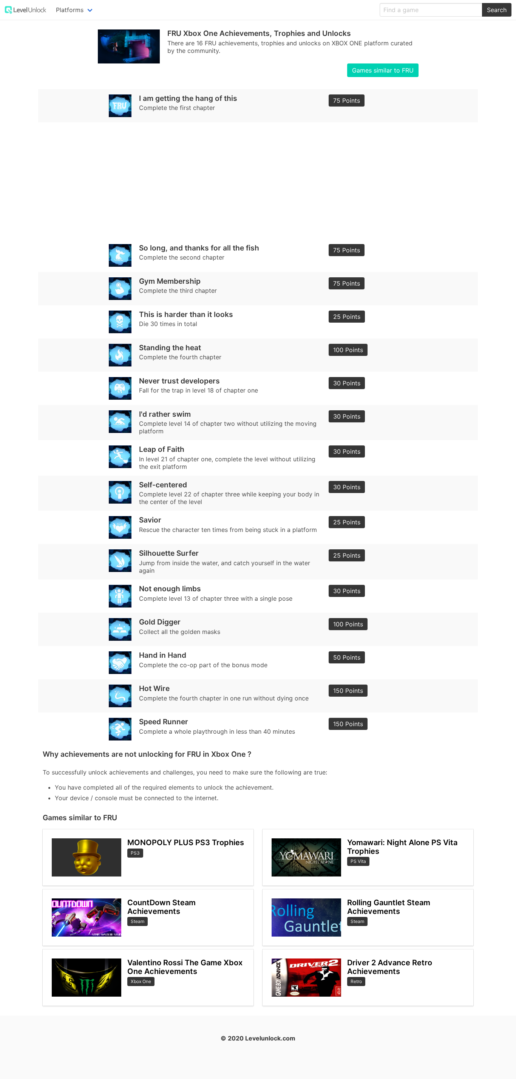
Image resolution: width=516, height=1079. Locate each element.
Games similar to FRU (383, 70)
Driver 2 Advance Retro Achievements (389, 967)
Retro (356, 981)
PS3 (135, 853)
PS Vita (358, 861)
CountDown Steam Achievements (161, 907)
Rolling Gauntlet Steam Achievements (388, 907)
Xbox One (141, 981)
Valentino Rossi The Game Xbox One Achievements (185, 967)
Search (497, 10)
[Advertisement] (258, 180)
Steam (137, 921)
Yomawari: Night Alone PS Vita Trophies (402, 847)
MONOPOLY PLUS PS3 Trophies (185, 842)
